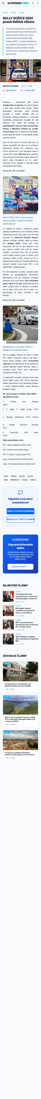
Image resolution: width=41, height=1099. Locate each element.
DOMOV (5, 12)
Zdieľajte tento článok (20, 519)
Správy (22, 12)
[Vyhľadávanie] (33, 3)
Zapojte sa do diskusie (20, 511)
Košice (13, 12)
